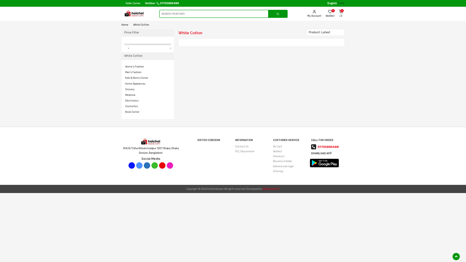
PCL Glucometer (244, 151)
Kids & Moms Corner (136, 78)
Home (124, 24)
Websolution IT (271, 188)
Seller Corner (133, 3)
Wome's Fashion (134, 66)
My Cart (277, 146)
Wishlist (330, 13)
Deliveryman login (283, 166)
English (332, 3)
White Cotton (141, 24)
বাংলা (342, 3)
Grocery (130, 89)
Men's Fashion (133, 72)
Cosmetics (131, 106)
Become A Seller (282, 161)
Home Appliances (135, 83)
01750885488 (169, 3)
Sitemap (278, 171)
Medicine (130, 95)
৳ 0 (341, 13)
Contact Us (242, 146)
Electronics (132, 100)
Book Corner (132, 112)
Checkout (279, 156)
